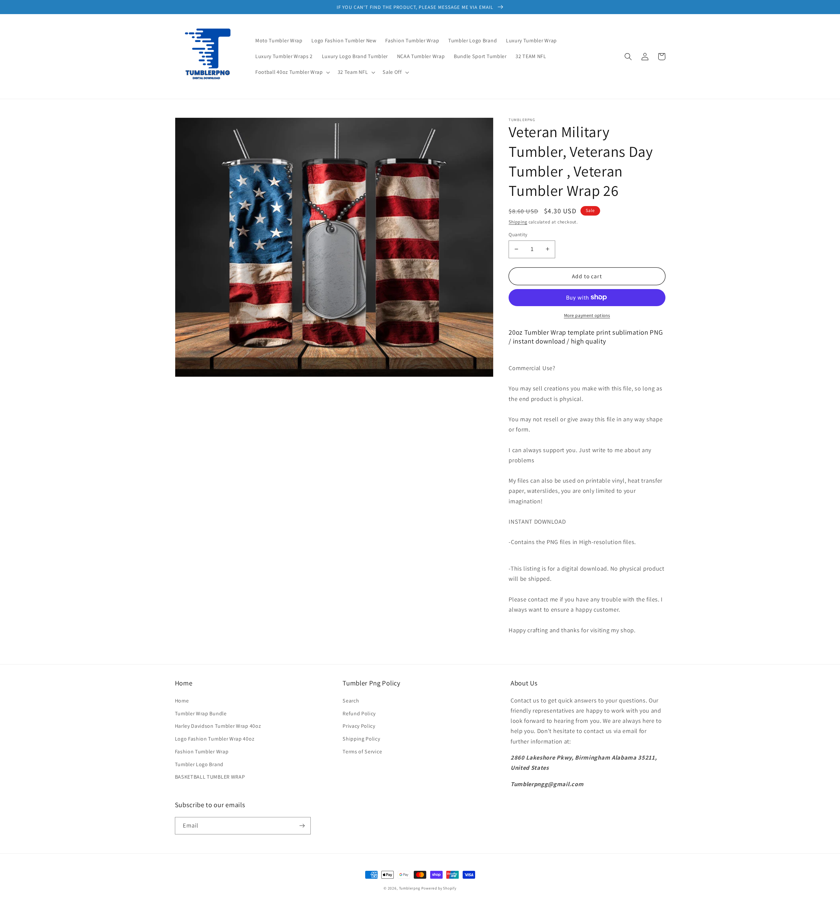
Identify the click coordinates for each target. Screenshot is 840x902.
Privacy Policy (359, 726)
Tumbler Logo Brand (199, 764)
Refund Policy (359, 713)
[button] (292, 72)
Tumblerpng (409, 888)
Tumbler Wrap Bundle (201, 713)
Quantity (518, 234)
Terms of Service (362, 751)
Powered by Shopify (438, 888)
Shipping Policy (361, 738)
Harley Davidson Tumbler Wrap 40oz (218, 726)
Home (182, 700)
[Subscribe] (302, 826)
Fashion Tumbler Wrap (202, 751)
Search (351, 700)
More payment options (587, 315)
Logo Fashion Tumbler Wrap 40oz (215, 738)
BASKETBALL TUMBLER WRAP (210, 776)
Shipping (518, 221)
